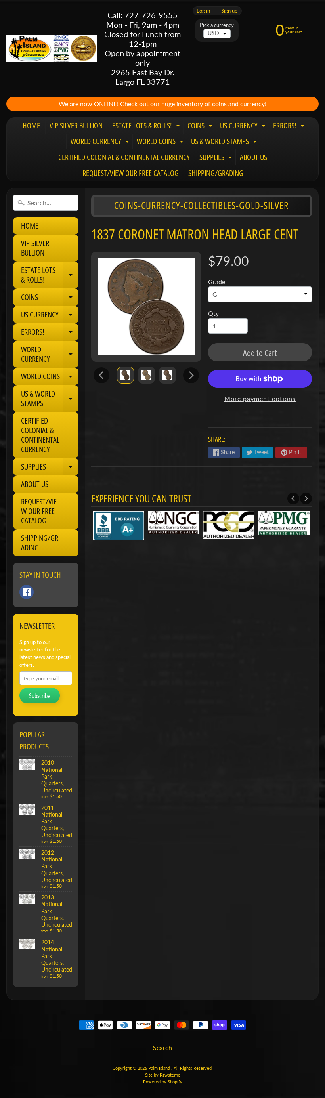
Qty (213, 313)
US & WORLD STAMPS (225, 142)
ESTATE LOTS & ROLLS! (147, 127)
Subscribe (39, 695)
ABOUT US (253, 157)
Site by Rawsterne (162, 1074)
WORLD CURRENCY (101, 142)
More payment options (260, 398)
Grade (216, 281)
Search (162, 1047)
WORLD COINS (161, 142)
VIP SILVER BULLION (76, 125)
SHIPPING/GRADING (215, 173)
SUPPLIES (216, 158)
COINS (200, 127)
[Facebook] (26, 592)
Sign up (229, 10)
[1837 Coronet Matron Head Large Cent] (125, 375)
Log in (203, 10)
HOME (31, 125)
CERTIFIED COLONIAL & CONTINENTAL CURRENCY (124, 157)
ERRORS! (289, 127)
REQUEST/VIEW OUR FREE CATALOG (130, 173)
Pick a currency (217, 25)
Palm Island (159, 1068)
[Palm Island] (51, 48)
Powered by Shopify (162, 1081)
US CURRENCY (244, 127)
